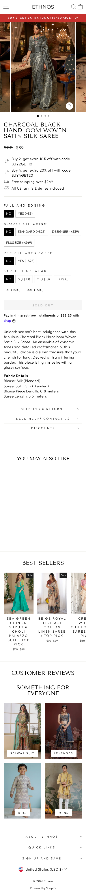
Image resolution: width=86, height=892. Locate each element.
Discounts (43, 428)
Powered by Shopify (43, 888)
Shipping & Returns (43, 409)
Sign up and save (42, 858)
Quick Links (41, 847)
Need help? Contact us (43, 418)
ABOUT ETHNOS (42, 836)
